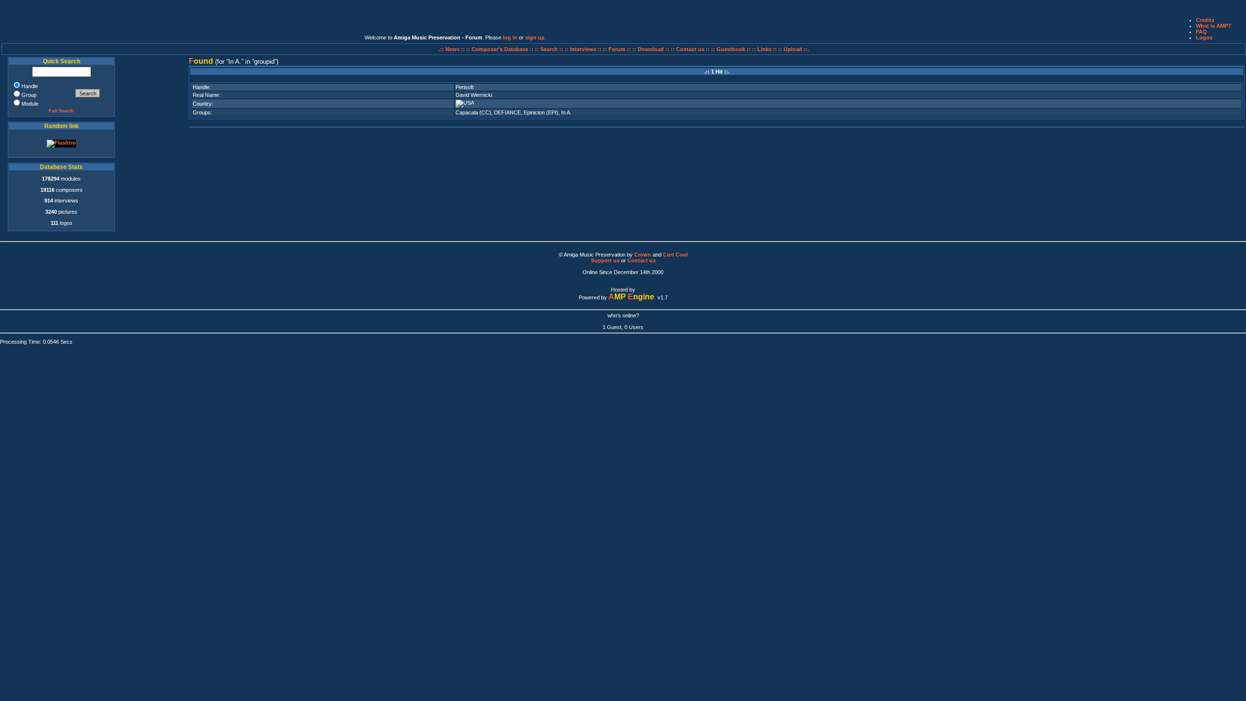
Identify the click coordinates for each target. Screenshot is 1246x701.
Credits (1205, 20)
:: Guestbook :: (731, 49)
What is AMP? (1213, 26)
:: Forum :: (617, 49)
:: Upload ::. (793, 49)
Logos (1204, 37)
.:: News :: (452, 49)
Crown (642, 255)
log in (510, 37)
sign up (535, 37)
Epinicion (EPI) (541, 112)
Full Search (61, 111)
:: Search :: (550, 49)
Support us (605, 260)
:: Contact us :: (690, 49)
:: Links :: (764, 49)
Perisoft (465, 87)
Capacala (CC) (473, 112)
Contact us (641, 260)
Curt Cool (675, 255)
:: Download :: (651, 49)
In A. (566, 112)
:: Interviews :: (584, 49)
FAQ (1201, 32)
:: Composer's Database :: (500, 49)
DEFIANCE (507, 112)
